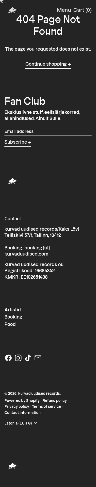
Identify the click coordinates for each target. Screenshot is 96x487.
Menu (64, 10)
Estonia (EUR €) (18, 423)
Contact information (22, 413)
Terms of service (46, 407)
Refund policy (55, 401)
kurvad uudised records (39, 394)
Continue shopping (46, 64)
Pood (10, 324)
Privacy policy (16, 407)
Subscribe (15, 142)
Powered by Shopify (22, 401)
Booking (13, 317)
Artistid (12, 309)
